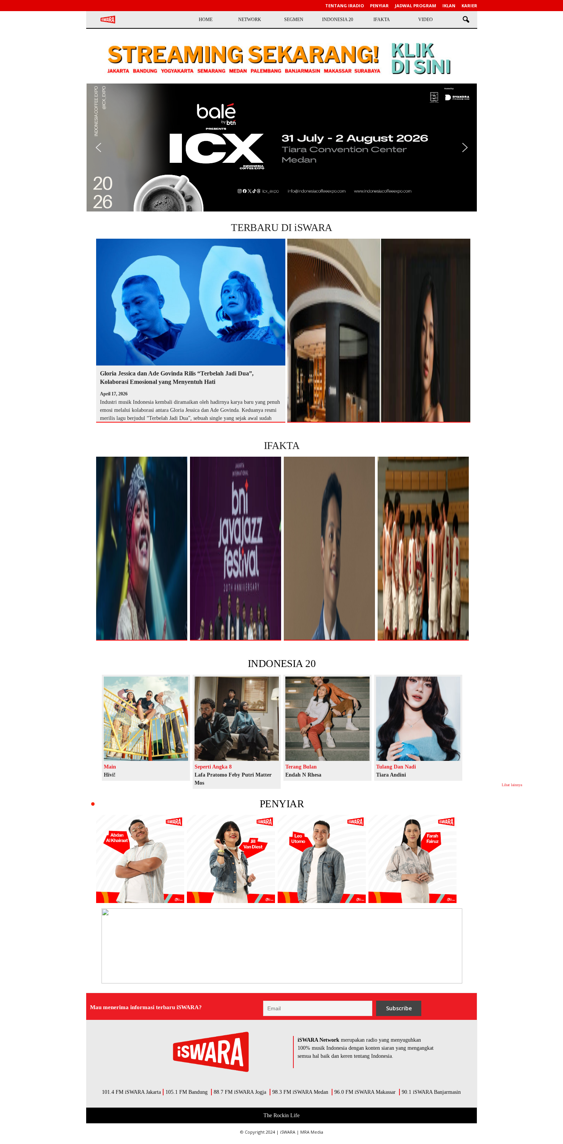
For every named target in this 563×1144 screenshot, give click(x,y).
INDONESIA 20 (337, 19)
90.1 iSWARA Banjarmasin (431, 1092)
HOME (206, 19)
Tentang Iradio (344, 5)
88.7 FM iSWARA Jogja (240, 1092)
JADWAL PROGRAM (415, 5)
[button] (465, 19)
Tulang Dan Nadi (396, 767)
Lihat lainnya (512, 785)
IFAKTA (381, 19)
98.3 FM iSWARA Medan (300, 1092)
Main (110, 767)
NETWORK (249, 19)
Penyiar (379, 5)
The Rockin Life (281, 1115)
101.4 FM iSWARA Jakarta (131, 1092)
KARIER (469, 5)
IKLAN (448, 5)
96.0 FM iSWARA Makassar (365, 1092)
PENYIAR (282, 804)
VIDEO (425, 19)
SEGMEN (293, 19)
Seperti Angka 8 (213, 767)
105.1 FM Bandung (186, 1092)
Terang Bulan (301, 767)
